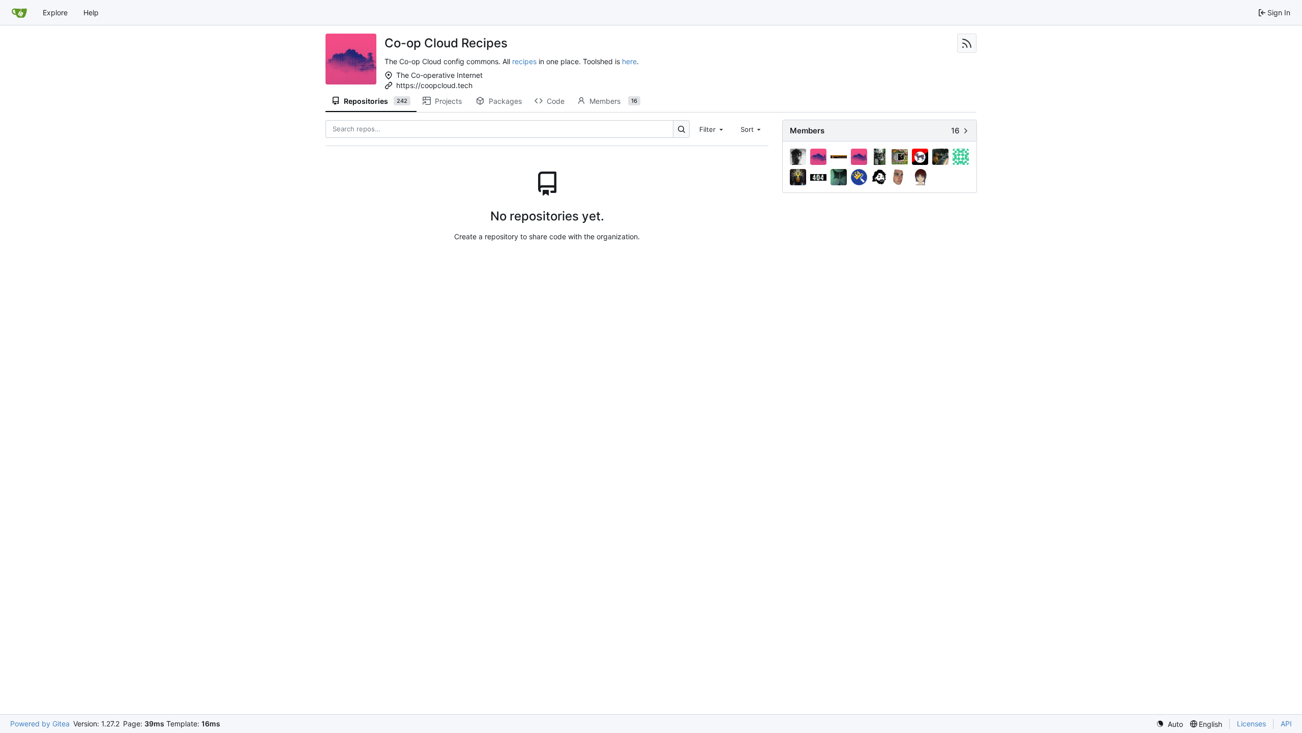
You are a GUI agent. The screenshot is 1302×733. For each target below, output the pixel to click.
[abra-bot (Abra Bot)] (818, 157)
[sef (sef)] (879, 177)
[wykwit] (920, 177)
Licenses (1251, 723)
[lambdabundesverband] (961, 157)
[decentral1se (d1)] (879, 157)
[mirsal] (798, 177)
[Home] (19, 13)
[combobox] (712, 129)
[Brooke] (839, 157)
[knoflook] (940, 157)
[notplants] (839, 177)
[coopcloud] (859, 157)
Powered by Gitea (40, 723)
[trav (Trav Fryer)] (900, 177)
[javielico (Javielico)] (900, 157)
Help (91, 12)
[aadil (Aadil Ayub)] (798, 157)
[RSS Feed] (966, 43)
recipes (524, 61)
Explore (55, 12)
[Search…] (681, 129)
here (629, 61)
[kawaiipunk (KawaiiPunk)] (920, 157)
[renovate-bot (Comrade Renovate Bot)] (859, 177)
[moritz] (818, 177)
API (1286, 723)
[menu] (1169, 724)
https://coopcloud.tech (434, 85)
